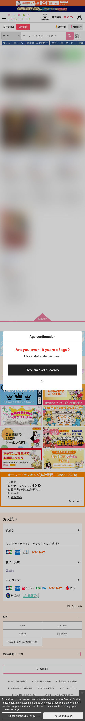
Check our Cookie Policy (21, 715)
